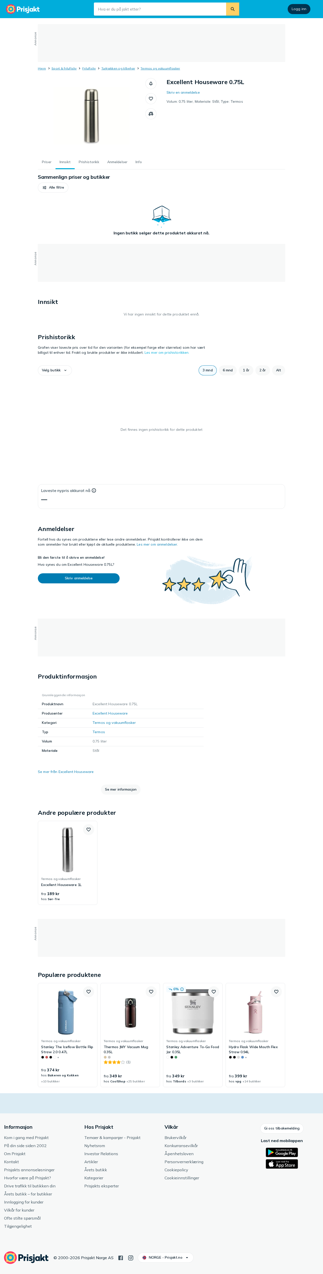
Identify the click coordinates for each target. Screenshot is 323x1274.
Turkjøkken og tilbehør (118, 68)
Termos (99, 732)
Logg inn (299, 9)
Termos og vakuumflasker (160, 68)
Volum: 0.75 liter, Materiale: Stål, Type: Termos (205, 101)
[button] (150, 83)
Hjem (42, 68)
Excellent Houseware (110, 713)
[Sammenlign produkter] (150, 113)
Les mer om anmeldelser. (157, 544)
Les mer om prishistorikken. (167, 352)
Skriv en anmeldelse (183, 92)
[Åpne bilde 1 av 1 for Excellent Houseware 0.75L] (91, 116)
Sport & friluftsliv (64, 68)
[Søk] (232, 9)
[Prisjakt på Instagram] (131, 1257)
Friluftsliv (89, 68)
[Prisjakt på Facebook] (121, 1257)
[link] (67, 863)
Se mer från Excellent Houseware (66, 771)
